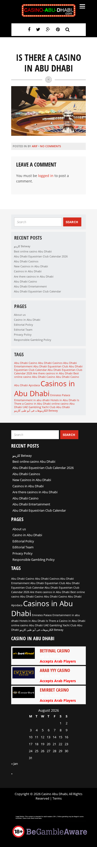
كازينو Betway (22, 246)
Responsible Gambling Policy (32, 340)
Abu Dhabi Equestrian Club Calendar (37, 291)
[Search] (67, 29)
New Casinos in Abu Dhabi (31, 266)
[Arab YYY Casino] (48, 675)
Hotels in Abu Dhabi (63, 400)
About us (20, 315)
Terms (57, 798)
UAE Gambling (32, 407)
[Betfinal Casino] (48, 655)
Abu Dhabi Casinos (26, 261)
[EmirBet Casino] (48, 695)
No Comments (50, 146)
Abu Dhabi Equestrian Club (50, 366)
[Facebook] (29, 29)
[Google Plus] (48, 29)
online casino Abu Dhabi (27, 625)
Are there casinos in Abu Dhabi (33, 276)
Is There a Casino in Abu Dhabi (46, 401)
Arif (35, 146)
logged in (45, 175)
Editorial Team (23, 329)
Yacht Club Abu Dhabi (56, 407)
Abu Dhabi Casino (25, 281)
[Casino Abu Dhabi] (48, 10)
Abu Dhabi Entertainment (30, 286)
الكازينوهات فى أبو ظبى (34, 410)
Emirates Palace (60, 395)
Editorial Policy (23, 324)
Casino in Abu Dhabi (27, 319)
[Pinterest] (58, 29)
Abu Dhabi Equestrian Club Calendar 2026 (41, 256)
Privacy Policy (23, 334)
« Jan (14, 763)
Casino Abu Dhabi (58, 377)
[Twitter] (38, 29)
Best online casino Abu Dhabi (33, 251)
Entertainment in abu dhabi (32, 400)
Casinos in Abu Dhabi (28, 271)
